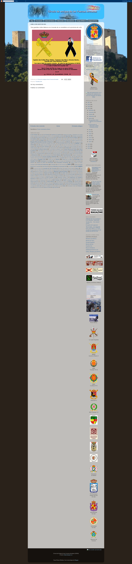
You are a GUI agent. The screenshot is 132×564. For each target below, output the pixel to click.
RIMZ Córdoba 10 (56, 180)
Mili (75, 169)
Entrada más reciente (37, 126)
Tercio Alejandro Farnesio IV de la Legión (38, 184)
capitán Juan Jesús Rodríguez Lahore (47, 144)
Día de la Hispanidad (68, 150)
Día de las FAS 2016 (48, 152)
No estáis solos (64, 172)
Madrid (54, 169)
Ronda (80, 180)
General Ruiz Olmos (56, 157)
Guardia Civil (39, 81)
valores (38, 185)
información (51, 162)
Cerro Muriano (45, 146)
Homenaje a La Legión (46, 161)
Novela (31, 174)
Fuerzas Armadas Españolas (49, 156)
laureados (61, 168)
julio (90, 129)
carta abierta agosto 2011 (76, 144)
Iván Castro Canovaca (61, 164)
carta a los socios (66, 144)
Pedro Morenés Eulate (49, 175)
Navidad (57, 172)
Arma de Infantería (43, 139)
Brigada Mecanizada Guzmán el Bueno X (41, 142)
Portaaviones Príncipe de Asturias (71, 175)
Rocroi (75, 180)
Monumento (80, 171)
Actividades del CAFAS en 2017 (47, 136)
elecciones (49, 153)
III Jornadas (78, 161)
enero (90, 141)
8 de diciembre (46, 134)
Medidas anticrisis (69, 169)
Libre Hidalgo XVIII (39, 169)
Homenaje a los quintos (59, 161)
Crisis (31, 149)
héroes (57, 159)
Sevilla (31, 183)
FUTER (60, 156)
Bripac (73, 142)
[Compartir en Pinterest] (70, 79)
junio (90, 131)
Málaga (63, 169)
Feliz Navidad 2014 (48, 155)
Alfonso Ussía (49, 137)
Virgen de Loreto (46, 187)
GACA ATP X (78, 156)
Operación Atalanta (39, 174)
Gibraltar (63, 157)
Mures (41, 172)
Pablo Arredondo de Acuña (55, 174)
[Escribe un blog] (66, 79)
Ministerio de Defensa (39, 171)
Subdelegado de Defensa (57, 183)
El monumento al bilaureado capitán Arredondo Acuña (93, 126)
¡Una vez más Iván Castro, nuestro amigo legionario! (96, 183)
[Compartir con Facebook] (69, 79)
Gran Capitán (69, 157)
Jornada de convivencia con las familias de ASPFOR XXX (93, 230)
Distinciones (64, 152)
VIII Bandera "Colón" (71, 185)
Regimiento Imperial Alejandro (70, 178)
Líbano (76, 168)
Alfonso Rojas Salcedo (40, 137)
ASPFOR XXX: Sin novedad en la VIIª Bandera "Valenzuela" (93, 219)
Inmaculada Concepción (62, 162)
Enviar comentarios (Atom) (43, 129)
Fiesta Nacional (66, 155)
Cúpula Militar (40, 150)
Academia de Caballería (56, 134)
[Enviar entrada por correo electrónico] (62, 79)
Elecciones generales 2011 (58, 153)
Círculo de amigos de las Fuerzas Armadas (68, 146)
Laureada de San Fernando (50, 168)
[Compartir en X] (67, 79)
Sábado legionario (34, 181)
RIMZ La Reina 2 (67, 180)
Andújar (59, 137)
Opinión (46, 174)
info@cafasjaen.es (67, 555)
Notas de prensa (73, 172)
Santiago (70, 181)
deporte (51, 150)
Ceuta (52, 146)
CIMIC (56, 146)
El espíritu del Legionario (92, 225)
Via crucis (59, 185)
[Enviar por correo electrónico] (64, 79)
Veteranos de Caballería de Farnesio (48, 185)
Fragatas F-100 (75, 155)
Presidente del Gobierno (39, 177)
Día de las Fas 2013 (38, 152)
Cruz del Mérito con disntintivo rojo (55, 149)
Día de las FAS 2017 (57, 152)
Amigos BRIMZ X (81, 20)
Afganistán (68, 136)
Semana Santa (78, 181)
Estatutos (93, 161)
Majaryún (59, 169)
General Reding (46, 157)
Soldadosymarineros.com (92, 249)
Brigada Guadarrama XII (76, 140)
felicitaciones (35, 155)
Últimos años (60, 20)
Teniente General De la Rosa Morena (73, 183)
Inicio (58, 126)
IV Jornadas (53, 164)
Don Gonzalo (71, 152)
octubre (91, 114)
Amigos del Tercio (92, 20)
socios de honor (38, 183)
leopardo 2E (66, 168)
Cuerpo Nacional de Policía (70, 149)
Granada (75, 157)
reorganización (43, 180)
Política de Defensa (59, 175)
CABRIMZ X (78, 143)
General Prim (39, 157)
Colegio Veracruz (34, 147)
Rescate (48, 180)
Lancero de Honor (37, 168)
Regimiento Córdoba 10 (62, 177)
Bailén (42, 140)
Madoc (50, 169)
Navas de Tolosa (48, 172)
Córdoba (67, 147)
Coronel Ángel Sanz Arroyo (76, 147)
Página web (65, 174)
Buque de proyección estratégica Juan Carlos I (47, 143)
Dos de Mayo (78, 152)
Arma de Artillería (73, 137)
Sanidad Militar (43, 181)
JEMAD (76, 164)
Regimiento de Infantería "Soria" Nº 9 (46, 178)
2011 (89, 148)
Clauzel (79, 146)
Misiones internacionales (60, 171)
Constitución (60, 147)
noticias (79, 172)
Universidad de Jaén (76, 184)
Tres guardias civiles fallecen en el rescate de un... (94, 121)
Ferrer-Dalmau (57, 155)
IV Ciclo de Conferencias (43, 164)
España (65, 153)
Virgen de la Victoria (38, 187)
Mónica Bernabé (73, 171)
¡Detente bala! (95, 194)
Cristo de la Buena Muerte (40, 149)
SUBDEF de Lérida (47, 183)
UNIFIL (69, 184)
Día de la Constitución (58, 150)
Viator (64, 185)
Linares (46, 169)
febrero (91, 139)
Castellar (32, 146)
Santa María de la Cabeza (62, 181)
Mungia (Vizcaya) (35, 172)
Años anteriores (70, 20)
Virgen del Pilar (55, 187)
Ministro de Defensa (48, 171)
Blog (32, 20)
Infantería (32, 162)
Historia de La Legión (67, 159)
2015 (89, 106)
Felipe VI (41, 155)
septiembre (91, 116)
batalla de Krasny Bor (50, 140)
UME (66, 184)
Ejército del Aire (41, 153)
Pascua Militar (72, 174)
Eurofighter (71, 153)
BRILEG (68, 142)
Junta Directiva (45, 166)
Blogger (76, 560)
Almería (54, 137)
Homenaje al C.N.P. (70, 161)
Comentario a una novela (44, 147)
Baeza (38, 140)
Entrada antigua (77, 126)
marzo (90, 137)
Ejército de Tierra (33, 153)
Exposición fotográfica (78, 153)
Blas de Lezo (58, 140)
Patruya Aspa (40, 175)
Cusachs (46, 150)
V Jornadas (32, 185)
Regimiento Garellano (59, 178)
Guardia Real (51, 159)
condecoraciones (53, 147)
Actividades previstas (59, 136)
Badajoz (33, 140)
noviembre (91, 112)
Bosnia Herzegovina (66, 140)
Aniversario (65, 137)
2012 (89, 146)
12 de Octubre (34, 134)
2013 (89, 144)
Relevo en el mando (34, 180)
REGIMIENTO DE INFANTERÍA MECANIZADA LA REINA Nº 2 (96, 169)
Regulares (79, 178)
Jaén (69, 164)
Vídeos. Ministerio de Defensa (93, 251)
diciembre (91, 110)
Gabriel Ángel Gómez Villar (68, 156)
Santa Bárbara (50, 181)
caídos (37, 144)
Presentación (39, 20)
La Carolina (71, 166)
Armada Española (52, 139)
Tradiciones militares (58, 184)
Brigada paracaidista (60, 142)
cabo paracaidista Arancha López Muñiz (65, 143)
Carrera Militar (59, 144)
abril (90, 135)
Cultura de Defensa (49, 20)
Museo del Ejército (90, 247)
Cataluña (38, 146)
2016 (40, 134)
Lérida (72, 168)
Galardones (32, 157)
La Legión (78, 166)
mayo (90, 133)
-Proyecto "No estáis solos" (92, 69)
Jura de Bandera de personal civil (58, 166)
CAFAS (32, 144)
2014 (89, 108)
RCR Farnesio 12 (50, 177)
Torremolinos (50, 184)
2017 (89, 102)
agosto (90, 118)
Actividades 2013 (37, 136)
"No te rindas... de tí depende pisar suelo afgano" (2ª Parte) (93, 227)
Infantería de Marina (41, 162)
